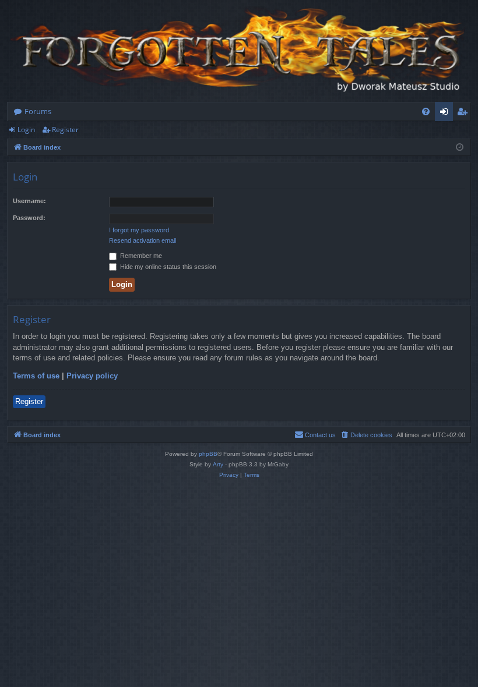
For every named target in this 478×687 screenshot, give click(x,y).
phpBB (208, 454)
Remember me (140, 255)
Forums (37, 111)
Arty (218, 464)
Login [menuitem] (446, 113)
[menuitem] (426, 111)
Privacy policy (92, 375)
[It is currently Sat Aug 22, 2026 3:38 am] (459, 147)
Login (26, 129)
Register (65, 129)
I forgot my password (139, 229)
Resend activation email (142, 240)
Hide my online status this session (167, 266)
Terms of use (36, 375)
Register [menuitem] (464, 113)
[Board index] (239, 51)
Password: (29, 217)
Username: (29, 200)
